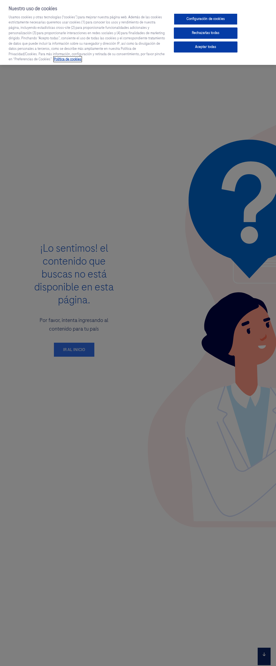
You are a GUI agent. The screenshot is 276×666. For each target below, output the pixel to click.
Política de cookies (67, 59)
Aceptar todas (205, 46)
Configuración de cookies (206, 18)
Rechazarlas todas (205, 32)
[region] (138, 32)
